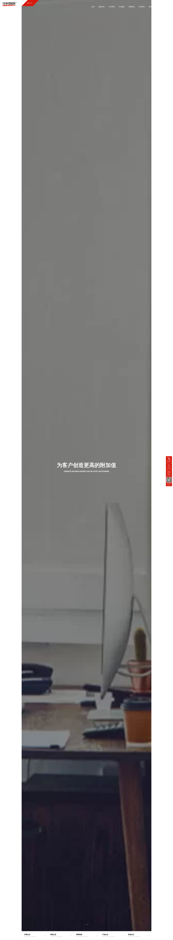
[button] (85, 924)
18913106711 (161, 3)
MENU (31, 3)
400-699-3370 (160, 2)
